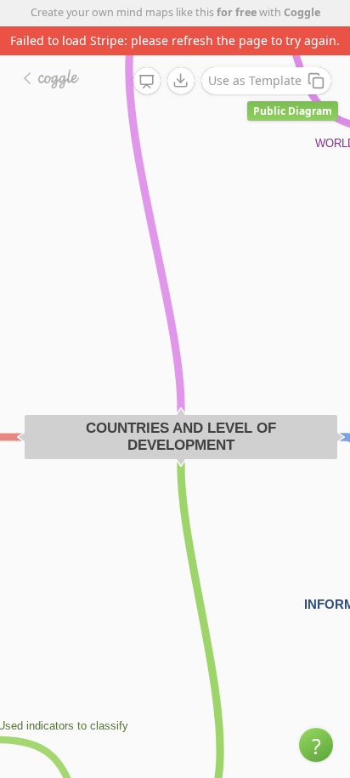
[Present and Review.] (147, 81)
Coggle (302, 12)
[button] (316, 745)
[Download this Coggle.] (181, 80)
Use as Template (255, 80)
